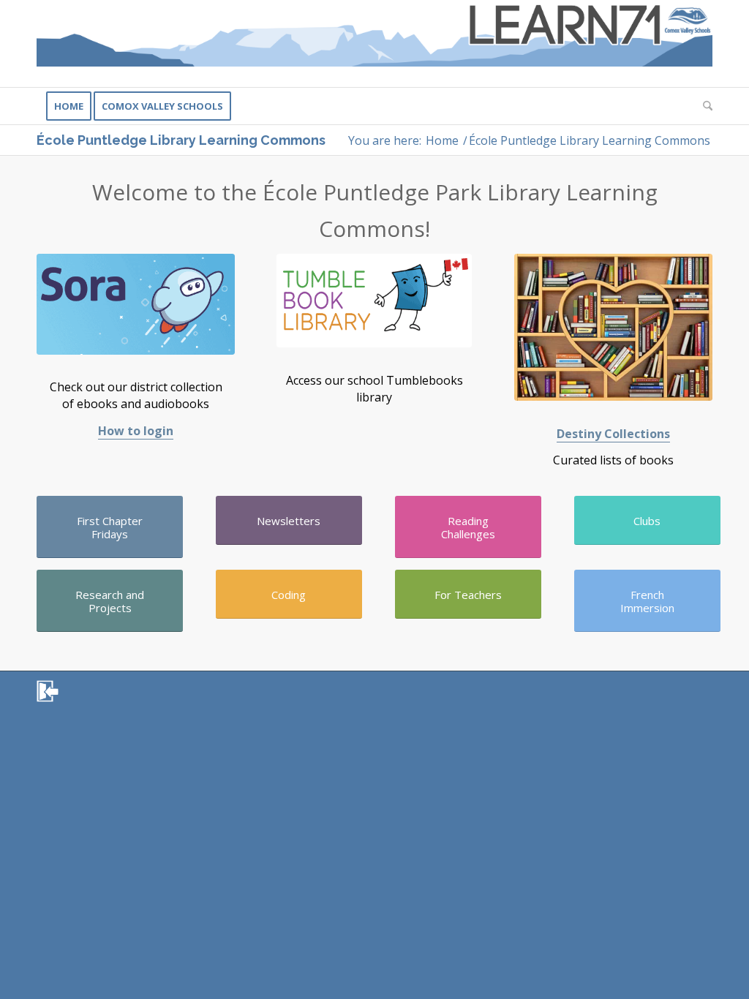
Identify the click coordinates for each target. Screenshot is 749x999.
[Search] (702, 106)
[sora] (136, 304)
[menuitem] (69, 106)
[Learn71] (374, 43)
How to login (135, 431)
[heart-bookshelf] (613, 327)
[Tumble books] (374, 300)
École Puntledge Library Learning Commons (181, 140)
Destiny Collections (613, 434)
